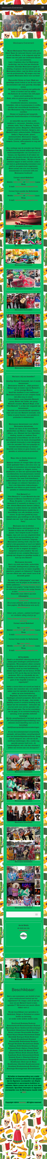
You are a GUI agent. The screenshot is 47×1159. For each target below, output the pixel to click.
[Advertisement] (23, 1135)
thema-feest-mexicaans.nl (31, 585)
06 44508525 (30, 195)
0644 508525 (30, 182)
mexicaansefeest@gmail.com (26, 186)
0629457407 (18, 195)
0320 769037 (25, 180)
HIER (24, 1092)
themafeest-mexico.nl (26, 591)
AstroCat (22, 1102)
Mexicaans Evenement (12, 7)
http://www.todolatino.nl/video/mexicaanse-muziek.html (23, 599)
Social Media (24, 925)
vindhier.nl (23, 930)
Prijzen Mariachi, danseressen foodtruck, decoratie (23, 619)
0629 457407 (18, 182)
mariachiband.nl (23, 607)
